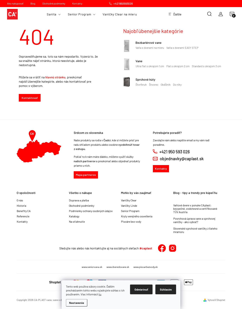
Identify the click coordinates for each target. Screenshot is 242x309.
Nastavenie (76, 302)
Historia (21, 205)
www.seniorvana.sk (92, 266)
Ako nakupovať (15, 3)
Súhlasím (166, 289)
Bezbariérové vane (149, 42)
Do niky (177, 84)
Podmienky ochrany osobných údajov (91, 211)
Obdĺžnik (166, 84)
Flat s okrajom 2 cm (178, 66)
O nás (20, 200)
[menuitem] (53, 14)
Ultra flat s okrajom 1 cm (150, 66)
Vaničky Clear (128, 200)
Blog (32, 3)
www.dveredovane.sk (117, 266)
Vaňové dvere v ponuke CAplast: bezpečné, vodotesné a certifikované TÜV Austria (195, 209)
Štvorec (153, 84)
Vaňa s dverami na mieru (150, 47)
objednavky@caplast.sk (182, 158)
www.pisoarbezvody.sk (145, 266)
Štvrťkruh (141, 84)
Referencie (23, 216)
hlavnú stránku (55, 77)
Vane (139, 61)
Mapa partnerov (86, 174)
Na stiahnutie (77, 221)
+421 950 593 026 (174, 151)
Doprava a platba (79, 200)
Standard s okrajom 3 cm (206, 66)
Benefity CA (24, 211)
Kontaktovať (30, 97)
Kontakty (77, 3)
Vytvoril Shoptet (216, 299)
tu (100, 294)
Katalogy (74, 216)
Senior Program (130, 211)
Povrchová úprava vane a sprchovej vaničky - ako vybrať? (194, 220)
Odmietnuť (141, 289)
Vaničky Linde (129, 205)
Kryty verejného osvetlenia (136, 216)
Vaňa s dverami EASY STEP (182, 47)
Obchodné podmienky (53, 3)
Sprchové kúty (145, 79)
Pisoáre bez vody (131, 221)
